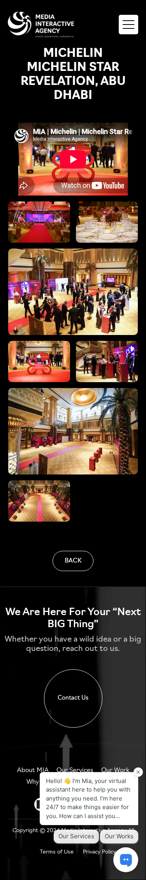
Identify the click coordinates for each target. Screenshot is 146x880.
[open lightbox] (39, 222)
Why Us (37, 782)
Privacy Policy (99, 852)
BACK (73, 561)
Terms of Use (57, 852)
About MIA (33, 770)
